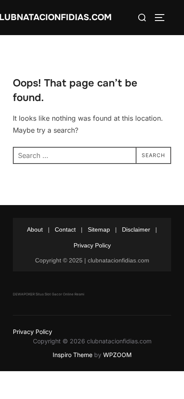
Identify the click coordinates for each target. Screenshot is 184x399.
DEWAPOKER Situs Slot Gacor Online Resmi (48, 294)
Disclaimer (136, 229)
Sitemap (99, 229)
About (35, 229)
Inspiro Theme (72, 354)
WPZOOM (117, 354)
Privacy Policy (92, 245)
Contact (65, 229)
